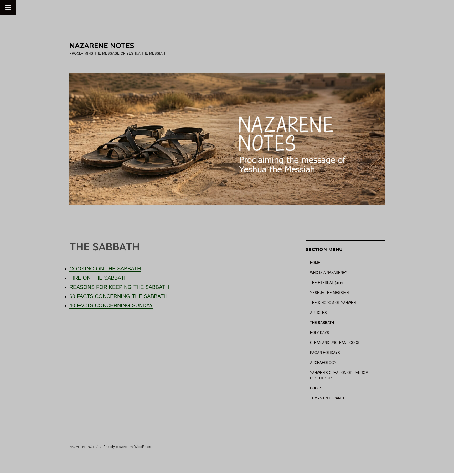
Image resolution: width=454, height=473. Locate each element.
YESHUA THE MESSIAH (329, 293)
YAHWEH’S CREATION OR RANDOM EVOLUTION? (339, 375)
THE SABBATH (322, 323)
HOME (315, 263)
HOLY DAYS (319, 333)
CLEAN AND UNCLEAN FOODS (334, 343)
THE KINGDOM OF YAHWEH (333, 303)
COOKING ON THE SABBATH (105, 268)
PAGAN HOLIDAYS (325, 353)
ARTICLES (318, 313)
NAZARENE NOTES (101, 45)
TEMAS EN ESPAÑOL (327, 398)
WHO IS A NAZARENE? (328, 273)
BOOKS (316, 388)
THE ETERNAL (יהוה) (326, 283)
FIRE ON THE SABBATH (98, 278)
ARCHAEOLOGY (323, 363)
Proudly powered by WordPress (127, 447)
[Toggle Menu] (8, 7)
